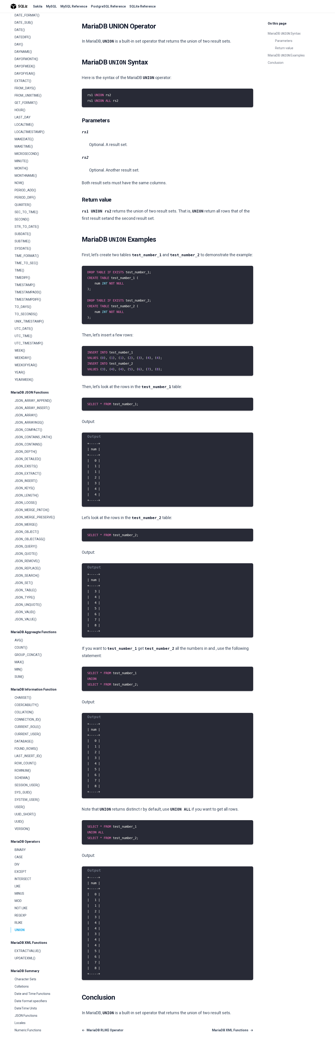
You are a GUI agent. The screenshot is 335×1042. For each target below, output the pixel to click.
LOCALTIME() (24, 124)
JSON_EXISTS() (26, 466)
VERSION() (22, 829)
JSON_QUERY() (26, 546)
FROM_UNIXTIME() (28, 95)
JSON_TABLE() (25, 590)
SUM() (19, 676)
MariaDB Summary (25, 971)
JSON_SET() (24, 583)
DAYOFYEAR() (25, 73)
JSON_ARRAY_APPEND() (33, 400)
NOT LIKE (21, 908)
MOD (18, 901)
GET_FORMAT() (26, 103)
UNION (20, 930)
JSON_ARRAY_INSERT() (32, 408)
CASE (19, 857)
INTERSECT (23, 879)
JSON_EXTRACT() (28, 473)
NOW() (19, 183)
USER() (20, 807)
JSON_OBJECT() (27, 532)
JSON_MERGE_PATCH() (32, 510)
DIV (17, 864)
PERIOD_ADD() (25, 190)
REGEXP (20, 915)
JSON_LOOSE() (26, 502)
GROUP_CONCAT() (28, 655)
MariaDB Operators (25, 841)
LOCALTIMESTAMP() (29, 132)
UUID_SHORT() (25, 814)
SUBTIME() (22, 241)
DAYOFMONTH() (26, 59)
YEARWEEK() (24, 379)
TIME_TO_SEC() (26, 263)
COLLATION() (24, 712)
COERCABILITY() (27, 705)
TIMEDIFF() (22, 277)
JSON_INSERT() (26, 481)
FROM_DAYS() (25, 88)
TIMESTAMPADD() (28, 292)
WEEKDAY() (23, 358)
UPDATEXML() (25, 958)
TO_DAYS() (23, 307)
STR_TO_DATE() (27, 226)
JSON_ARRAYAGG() (29, 422)
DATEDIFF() (23, 37)
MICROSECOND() (27, 154)
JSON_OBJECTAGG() (30, 539)
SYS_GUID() (23, 792)
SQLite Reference (142, 6)
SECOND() (22, 219)
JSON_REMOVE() (27, 561)
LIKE (18, 886)
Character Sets (25, 979)
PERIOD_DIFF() (25, 197)
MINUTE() (21, 161)
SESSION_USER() (27, 785)
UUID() (19, 821)
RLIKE (19, 922)
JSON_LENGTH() (27, 495)
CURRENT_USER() (28, 734)
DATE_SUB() (24, 22)
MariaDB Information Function (34, 689)
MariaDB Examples (286, 55)
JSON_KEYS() (25, 488)
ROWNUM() (23, 770)
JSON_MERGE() (26, 524)
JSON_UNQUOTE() (28, 605)
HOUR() (20, 110)
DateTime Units (26, 1008)
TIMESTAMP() (25, 285)
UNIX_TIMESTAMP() (29, 321)
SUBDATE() (23, 234)
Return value (284, 48)
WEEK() (20, 350)
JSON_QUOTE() (26, 554)
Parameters (283, 41)
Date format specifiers (31, 1001)
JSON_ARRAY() (26, 415)
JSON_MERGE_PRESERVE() (35, 517)
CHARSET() (23, 697)
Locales (20, 1023)
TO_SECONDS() (26, 314)
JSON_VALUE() (25, 619)
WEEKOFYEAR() (26, 365)
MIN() (18, 669)
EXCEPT (20, 871)
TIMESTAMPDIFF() (28, 299)
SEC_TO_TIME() (26, 212)
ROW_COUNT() (25, 763)
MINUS (19, 893)
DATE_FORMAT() (27, 15)
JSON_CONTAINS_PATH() (33, 437)
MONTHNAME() (26, 175)
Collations (22, 986)
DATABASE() (24, 741)
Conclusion (275, 62)
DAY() (19, 44)
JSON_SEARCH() (27, 575)
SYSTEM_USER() (27, 799)
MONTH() (21, 168)
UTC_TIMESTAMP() (29, 343)
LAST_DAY (23, 117)
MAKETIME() (24, 146)
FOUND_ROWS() (26, 748)
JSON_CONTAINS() (28, 444)
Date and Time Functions (32, 994)
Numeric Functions (28, 1030)
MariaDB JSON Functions (30, 392)
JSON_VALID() (25, 612)
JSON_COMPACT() (28, 430)
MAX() (19, 662)
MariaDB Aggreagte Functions (34, 632)
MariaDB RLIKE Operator (103, 1030)
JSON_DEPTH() (26, 451)
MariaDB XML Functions (29, 943)
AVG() (19, 640)
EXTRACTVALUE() (28, 951)
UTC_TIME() (23, 336)
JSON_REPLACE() (28, 568)
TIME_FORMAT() (27, 256)
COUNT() (21, 647)
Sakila (37, 6)
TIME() (19, 270)
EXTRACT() (23, 81)
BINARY (20, 850)
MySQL (51, 6)
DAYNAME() (23, 52)
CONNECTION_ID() (28, 719)
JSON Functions (26, 1015)
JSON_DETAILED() (28, 459)
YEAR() (20, 372)
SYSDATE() (23, 248)
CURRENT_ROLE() (28, 727)
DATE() (20, 30)
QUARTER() (23, 205)
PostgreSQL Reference (108, 6)
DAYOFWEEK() (25, 66)
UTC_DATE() (24, 328)
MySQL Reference (73, 6)
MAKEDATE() (24, 139)
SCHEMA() (22, 778)
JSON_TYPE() (25, 597)
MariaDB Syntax (284, 33)
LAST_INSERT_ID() (28, 756)
